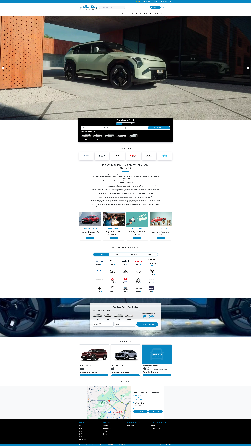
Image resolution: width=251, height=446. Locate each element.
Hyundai (81, 431)
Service (157, 13)
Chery (80, 428)
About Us (152, 427)
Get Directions (155, 411)
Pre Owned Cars (107, 428)
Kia (80, 425)
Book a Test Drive (144, 13)
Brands (124, 13)
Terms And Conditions (155, 428)
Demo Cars (105, 427)
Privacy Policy (153, 430)
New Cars (105, 425)
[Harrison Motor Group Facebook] (169, 1)
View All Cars (126, 381)
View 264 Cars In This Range (147, 324)
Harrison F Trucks (83, 438)
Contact (162, 13)
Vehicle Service (130, 425)
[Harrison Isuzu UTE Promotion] (125, 68)
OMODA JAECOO (83, 439)
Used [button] (132, 123)
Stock (129, 13)
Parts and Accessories (131, 427)
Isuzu (80, 433)
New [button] (125, 123)
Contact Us (140, 411)
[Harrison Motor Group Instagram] (171, 1)
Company (168, 13)
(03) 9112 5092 (138, 399)
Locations (164, 1)
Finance (152, 13)
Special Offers (135, 13)
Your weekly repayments (98, 323)
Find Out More (90, 238)
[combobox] (112, 7)
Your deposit (118, 323)
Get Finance (94, 375)
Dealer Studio (169, 444)
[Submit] (100, 7)
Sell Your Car (106, 433)
